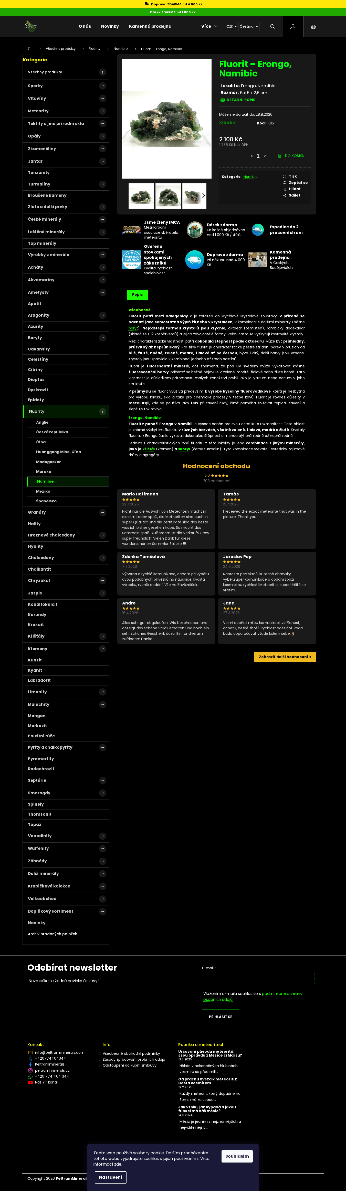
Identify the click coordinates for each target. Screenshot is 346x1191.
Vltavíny (37, 98)
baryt (133, 328)
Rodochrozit (41, 769)
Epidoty (36, 400)
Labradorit (39, 680)
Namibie (45, 481)
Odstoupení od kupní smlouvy (129, 1065)
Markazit (37, 725)
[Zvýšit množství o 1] (264, 153)
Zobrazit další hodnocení (283, 656)
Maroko (43, 471)
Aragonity (38, 315)
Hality (34, 523)
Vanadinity (40, 835)
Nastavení (110, 1177)
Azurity (35, 326)
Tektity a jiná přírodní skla (56, 123)
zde (117, 1164)
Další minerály (43, 873)
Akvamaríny (41, 279)
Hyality (35, 546)
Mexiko (43, 491)
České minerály (44, 219)
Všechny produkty (45, 72)
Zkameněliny (42, 148)
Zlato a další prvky (47, 206)
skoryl (184, 449)
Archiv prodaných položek (52, 933)
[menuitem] (85, 26)
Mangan (37, 715)
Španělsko (46, 501)
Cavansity (39, 349)
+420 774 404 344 (52, 1076)
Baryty (35, 337)
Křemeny (37, 648)
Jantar (35, 161)
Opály (34, 136)
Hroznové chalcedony (51, 535)
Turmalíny (39, 184)
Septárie (37, 780)
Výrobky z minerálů (48, 254)
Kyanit (35, 670)
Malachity (38, 704)
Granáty (37, 512)
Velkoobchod (42, 898)
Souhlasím (237, 1156)
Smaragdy (39, 793)
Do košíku (294, 155)
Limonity (37, 692)
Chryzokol (39, 580)
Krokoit (36, 624)
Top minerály (42, 243)
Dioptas (36, 379)
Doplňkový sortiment (50, 911)
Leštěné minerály (46, 232)
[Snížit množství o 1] (251, 153)
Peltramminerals (50, 1064)
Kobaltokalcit (42, 604)
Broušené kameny (47, 195)
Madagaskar (48, 461)
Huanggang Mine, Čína (58, 451)
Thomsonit (39, 814)
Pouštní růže (41, 736)
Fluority (36, 411)
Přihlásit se (220, 1016)
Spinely (36, 804)
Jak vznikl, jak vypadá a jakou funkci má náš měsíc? (207, 1109)
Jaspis (35, 593)
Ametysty (38, 292)
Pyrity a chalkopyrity (50, 747)
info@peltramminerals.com (60, 1052)
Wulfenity (38, 848)
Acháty (35, 267)
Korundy (37, 614)
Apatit (34, 303)
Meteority (38, 111)
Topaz (34, 824)
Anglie (42, 422)
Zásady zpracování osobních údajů (134, 1059)
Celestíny (38, 359)
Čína (41, 442)
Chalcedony (41, 557)
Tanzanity (39, 172)
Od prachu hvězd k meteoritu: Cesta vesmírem (207, 1081)
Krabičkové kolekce (49, 886)
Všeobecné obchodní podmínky (131, 1053)
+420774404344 (50, 1058)
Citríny (35, 369)
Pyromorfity (41, 759)
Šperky (35, 86)
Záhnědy (37, 861)
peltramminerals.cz (52, 1070)
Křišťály (36, 636)
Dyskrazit (38, 390)
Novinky (37, 922)
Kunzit (35, 660)
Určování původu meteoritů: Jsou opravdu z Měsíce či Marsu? (210, 1054)
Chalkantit (39, 569)
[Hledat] (272, 26)
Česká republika (52, 432)
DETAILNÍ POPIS (241, 99)
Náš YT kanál (46, 1082)
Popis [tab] (137, 294)
